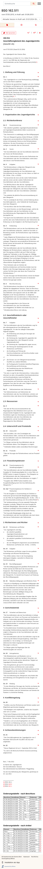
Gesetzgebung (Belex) (8, 858)
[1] (36, 62)
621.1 (10, 786)
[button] (2, 862)
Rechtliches (34, 856)
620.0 (10, 784)
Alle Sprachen (10, 33)
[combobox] (21, 19)
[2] (13, 96)
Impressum (26, 856)
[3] (37, 499)
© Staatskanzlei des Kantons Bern (12, 856)
